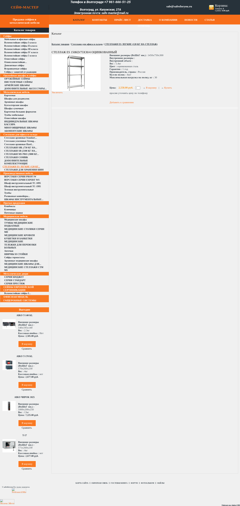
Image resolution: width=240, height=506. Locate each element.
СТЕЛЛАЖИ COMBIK (16, 157)
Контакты (99, 20)
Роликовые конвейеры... (17, 196)
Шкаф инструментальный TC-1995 (22, 186)
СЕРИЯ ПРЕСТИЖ (14, 283)
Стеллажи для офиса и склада (20, 134)
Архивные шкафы (14, 102)
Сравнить (27, 348)
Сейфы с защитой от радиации (20, 72)
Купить (168, 87)
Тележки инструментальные (19, 189)
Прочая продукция (14, 203)
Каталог (79, 20)
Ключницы (10, 209)
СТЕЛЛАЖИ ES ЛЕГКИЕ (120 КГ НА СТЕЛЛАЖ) (131, 44)
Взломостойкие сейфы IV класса (21, 52)
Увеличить (57, 92)
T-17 (24, 435)
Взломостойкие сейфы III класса (21, 49)
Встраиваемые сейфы (15, 68)
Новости (190, 20)
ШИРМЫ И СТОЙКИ (16, 254)
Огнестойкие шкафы (15, 118)
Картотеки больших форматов (20, 112)
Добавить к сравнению (122, 102)
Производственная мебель (18, 173)
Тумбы (7, 193)
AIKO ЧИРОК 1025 (24, 397)
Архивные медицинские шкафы (21, 261)
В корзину (27, 344)
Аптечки (8, 251)
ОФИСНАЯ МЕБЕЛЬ (15, 297)
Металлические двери (15, 273)
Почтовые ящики (13, 213)
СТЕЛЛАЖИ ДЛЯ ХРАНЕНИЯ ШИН (24, 170)
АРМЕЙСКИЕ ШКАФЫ (17, 85)
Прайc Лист (122, 20)
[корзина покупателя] (211, 9)
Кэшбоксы (9, 206)
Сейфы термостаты (14, 257)
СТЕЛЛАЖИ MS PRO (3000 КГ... (21, 154)
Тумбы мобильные (14, 115)
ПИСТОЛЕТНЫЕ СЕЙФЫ (18, 82)
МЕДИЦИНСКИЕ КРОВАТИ (19, 235)
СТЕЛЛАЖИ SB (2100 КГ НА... (20, 151)
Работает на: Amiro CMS (231, 505)
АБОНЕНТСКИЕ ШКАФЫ (18, 131)
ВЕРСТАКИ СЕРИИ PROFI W (20, 176)
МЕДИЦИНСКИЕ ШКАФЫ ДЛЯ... (22, 264)
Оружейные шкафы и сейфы (19, 75)
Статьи (210, 20)
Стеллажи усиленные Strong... (20, 141)
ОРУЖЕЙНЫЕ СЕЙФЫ (17, 79)
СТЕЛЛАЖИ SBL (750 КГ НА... (20, 147)
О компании (168, 20)
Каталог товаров (60, 44)
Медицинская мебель (15, 216)
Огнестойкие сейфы (14, 59)
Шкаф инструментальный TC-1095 (22, 183)
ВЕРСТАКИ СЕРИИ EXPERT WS (22, 180)
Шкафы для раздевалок (16, 98)
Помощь (144, 26)
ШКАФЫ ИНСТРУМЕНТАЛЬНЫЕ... (23, 199)
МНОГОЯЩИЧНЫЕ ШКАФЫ (20, 127)
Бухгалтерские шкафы (16, 105)
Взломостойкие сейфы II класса (20, 46)
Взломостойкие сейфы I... (17, 293)
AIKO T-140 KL (24, 315)
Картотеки (9, 95)
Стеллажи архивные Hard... (18, 144)
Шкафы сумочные (14, 108)
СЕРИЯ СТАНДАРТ (14, 280)
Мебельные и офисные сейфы (19, 39)
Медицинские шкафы (15, 219)
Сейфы (7, 36)
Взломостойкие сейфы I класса (20, 42)
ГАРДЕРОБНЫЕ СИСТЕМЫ (19, 300)
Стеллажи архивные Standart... (20, 138)
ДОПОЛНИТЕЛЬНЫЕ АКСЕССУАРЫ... (25, 88)
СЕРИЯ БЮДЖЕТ (14, 277)
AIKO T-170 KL (24, 356)
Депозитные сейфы (14, 65)
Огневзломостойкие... (15, 62)
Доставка (145, 20)
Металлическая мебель (16, 92)
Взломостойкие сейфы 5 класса (20, 55)
